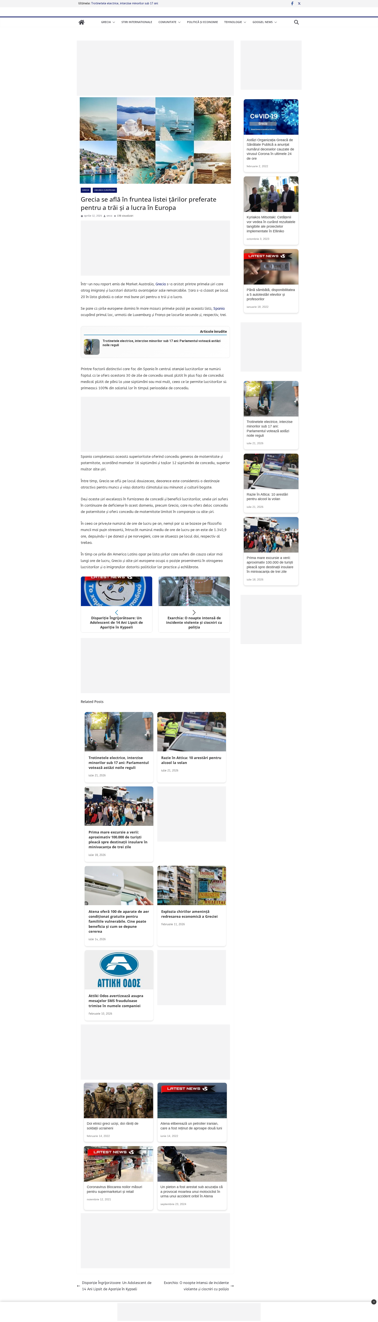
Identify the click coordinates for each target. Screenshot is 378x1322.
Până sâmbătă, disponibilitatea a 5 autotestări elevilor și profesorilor (271, 294)
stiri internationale (136, 22)
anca (109, 215)
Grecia (106, 22)
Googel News (263, 22)
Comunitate (167, 22)
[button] (113, 22)
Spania (219, 308)
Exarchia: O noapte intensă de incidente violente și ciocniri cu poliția (196, 1286)
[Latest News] (81, 22)
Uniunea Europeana (104, 190)
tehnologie (233, 22)
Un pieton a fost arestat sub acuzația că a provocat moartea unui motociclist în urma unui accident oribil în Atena (191, 1191)
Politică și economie (202, 22)
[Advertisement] (155, 68)
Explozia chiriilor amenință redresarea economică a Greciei (128, 3)
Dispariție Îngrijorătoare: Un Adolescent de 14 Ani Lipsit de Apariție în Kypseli (116, 1286)
